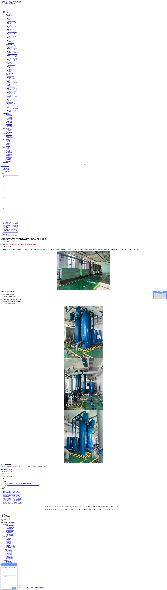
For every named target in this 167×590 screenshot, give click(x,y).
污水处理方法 (9, 155)
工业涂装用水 (9, 125)
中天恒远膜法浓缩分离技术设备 (10, 222)
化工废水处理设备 (12, 59)
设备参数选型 (9, 135)
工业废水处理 (9, 121)
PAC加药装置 (9, 554)
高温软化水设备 (12, 22)
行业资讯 (8, 148)
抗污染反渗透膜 (12, 110)
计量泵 (9, 66)
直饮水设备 (8, 561)
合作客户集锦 (9, 130)
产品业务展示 (6, 12)
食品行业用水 (9, 115)
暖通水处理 (8, 14)
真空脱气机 (11, 70)
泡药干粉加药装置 (12, 82)
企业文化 (8, 141)
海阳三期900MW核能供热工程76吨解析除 (12, 503)
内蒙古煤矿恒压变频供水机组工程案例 (12, 496)
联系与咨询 (5, 162)
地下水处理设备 (9, 102)
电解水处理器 (11, 69)
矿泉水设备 (11, 76)
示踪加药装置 (11, 87)
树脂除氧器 (8, 541)
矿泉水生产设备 (12, 100)
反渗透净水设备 (9, 563)
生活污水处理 (9, 119)
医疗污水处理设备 (12, 52)
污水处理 (8, 151)
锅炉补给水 (11, 17)
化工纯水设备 (11, 33)
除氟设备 (10, 104)
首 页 (4, 11)
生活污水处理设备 (12, 45)
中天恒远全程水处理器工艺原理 (10, 230)
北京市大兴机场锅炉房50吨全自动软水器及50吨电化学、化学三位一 (23, 485)
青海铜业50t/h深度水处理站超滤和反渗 (12, 500)
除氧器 (9, 19)
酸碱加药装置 (11, 85)
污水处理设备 (9, 44)
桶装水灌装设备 (12, 99)
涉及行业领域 (6, 113)
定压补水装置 (11, 65)
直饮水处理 (8, 114)
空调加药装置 (9, 552)
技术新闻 (8, 150)
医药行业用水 (9, 118)
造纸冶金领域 (9, 124)
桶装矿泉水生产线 (12, 98)
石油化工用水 (9, 126)
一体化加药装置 (12, 92)
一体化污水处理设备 (13, 56)
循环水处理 (8, 62)
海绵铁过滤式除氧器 (10, 546)
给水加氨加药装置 (12, 88)
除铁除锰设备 (11, 103)
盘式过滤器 (11, 67)
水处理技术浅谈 (9, 137)
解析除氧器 (8, 539)
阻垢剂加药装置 (12, 84)
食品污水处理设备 (12, 51)
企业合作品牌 (9, 132)
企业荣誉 (8, 144)
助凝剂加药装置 (12, 91)
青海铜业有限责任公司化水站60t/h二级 (12, 502)
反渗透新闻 (8, 158)
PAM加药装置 (9, 553)
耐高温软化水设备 (10, 535)
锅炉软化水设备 (9, 531)
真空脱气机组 (11, 21)
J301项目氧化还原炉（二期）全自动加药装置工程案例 (19, 483)
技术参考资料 (9, 136)
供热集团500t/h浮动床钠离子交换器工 (11, 495)
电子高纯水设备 (12, 29)
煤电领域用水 (9, 122)
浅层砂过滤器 (11, 63)
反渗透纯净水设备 (12, 26)
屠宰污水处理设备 (12, 60)
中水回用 (10, 37)
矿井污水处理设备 (12, 55)
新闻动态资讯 (6, 147)
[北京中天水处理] (83, 164)
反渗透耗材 (11, 43)
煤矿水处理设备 (9, 73)
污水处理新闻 (9, 152)
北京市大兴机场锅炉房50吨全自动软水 (12, 491)
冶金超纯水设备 (12, 34)
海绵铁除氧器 (9, 542)
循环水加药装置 (12, 81)
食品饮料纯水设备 (12, 30)
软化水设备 (11, 15)
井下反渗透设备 (12, 38)
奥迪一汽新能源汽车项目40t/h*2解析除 (12, 498)
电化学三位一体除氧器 (11, 547)
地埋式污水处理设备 (13, 58)
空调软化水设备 (9, 532)
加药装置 (8, 80)
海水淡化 (10, 41)
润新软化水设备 (9, 528)
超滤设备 (8, 74)
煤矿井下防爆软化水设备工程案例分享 (12, 499)
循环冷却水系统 (12, 71)
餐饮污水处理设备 (12, 54)
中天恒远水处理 (4, 166)
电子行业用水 (9, 117)
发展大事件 (8, 143)
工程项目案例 (6, 128)
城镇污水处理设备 (12, 48)
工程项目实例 (9, 129)
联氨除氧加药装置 (12, 89)
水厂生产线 (8, 95)
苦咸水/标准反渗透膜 (13, 109)
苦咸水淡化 (11, 40)
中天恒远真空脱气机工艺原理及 (10, 229)
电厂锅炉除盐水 (12, 36)
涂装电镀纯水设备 (12, 32)
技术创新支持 (6, 133)
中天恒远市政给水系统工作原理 (10, 223)
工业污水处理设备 (12, 47)
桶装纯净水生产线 (12, 96)
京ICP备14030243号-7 (39, 587)
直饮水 (9, 25)
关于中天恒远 (6, 139)
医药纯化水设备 (12, 28)
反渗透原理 (8, 161)
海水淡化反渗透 (12, 111)
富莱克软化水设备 (10, 525)
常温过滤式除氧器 (10, 545)
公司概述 (8, 140)
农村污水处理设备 (12, 49)
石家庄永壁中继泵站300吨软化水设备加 (12, 492)
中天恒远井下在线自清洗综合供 (10, 226)
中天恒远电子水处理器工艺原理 (10, 232)
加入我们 (8, 146)
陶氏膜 (7, 107)
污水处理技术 (9, 154)
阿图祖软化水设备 (10, 527)
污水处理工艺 (9, 157)
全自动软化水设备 (10, 530)
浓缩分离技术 (11, 78)
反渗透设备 (8, 23)
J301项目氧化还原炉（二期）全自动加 (12, 494)
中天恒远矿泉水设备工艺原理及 (10, 225)
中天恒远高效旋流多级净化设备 (10, 227)
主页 (2, 235)
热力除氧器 (8, 538)
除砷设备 (10, 106)
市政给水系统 (11, 77)
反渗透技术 (8, 159)
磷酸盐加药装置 (9, 558)
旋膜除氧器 (8, 543)
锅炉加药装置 (11, 18)
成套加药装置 (11, 93)
